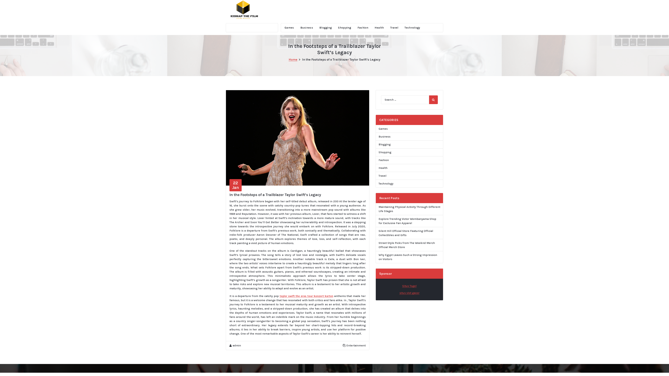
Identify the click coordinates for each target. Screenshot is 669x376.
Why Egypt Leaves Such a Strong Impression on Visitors (408, 257)
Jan (235, 185)
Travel (394, 27)
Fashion (362, 27)
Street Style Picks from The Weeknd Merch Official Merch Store (407, 245)
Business (306, 27)
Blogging (325, 27)
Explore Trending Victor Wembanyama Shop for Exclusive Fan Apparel (407, 221)
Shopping (344, 27)
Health (379, 27)
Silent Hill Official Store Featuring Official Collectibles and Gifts (406, 233)
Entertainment (356, 345)
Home (293, 59)
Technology (412, 27)
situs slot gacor (409, 293)
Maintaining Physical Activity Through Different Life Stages (409, 209)
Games (289, 27)
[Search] (433, 99)
